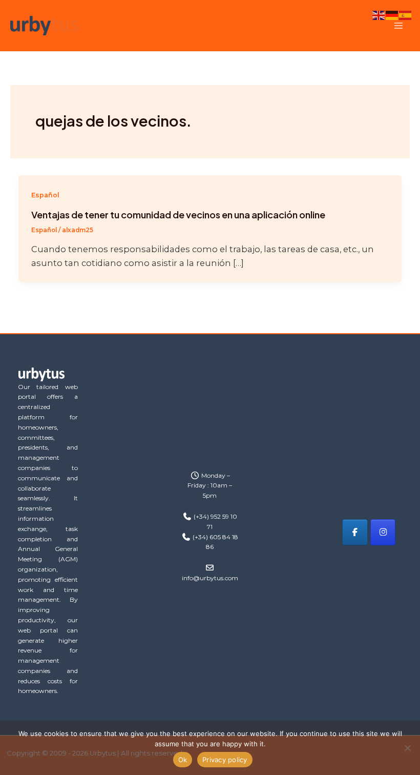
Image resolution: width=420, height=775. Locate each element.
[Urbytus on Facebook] (354, 532)
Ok (182, 760)
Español (45, 195)
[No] (407, 748)
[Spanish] (405, 14)
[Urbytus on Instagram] (382, 532)
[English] (379, 14)
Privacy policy (224, 760)
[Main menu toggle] (398, 25)
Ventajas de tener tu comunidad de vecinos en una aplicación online (178, 214)
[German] (392, 14)
